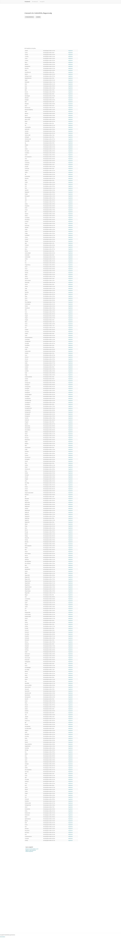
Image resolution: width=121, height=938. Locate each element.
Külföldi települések (29, 851)
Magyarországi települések (31, 850)
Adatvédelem (2, 936)
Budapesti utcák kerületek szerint (32, 848)
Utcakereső (27, 1)
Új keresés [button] (38, 16)
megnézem (70, 50)
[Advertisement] (47, 7)
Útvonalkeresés (35, 1)
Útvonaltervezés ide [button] (29, 16)
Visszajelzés (42, 1)
